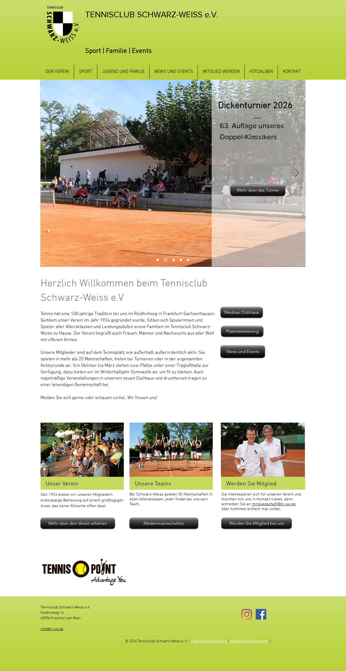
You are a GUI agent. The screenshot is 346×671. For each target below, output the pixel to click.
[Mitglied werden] (158, 260)
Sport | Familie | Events (118, 51)
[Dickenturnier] (165, 260)
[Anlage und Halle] (181, 260)
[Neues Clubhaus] (173, 260)
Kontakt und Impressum (249, 641)
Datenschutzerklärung (209, 641)
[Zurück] (49, 173)
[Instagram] (246, 614)
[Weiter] (297, 173)
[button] (57, 72)
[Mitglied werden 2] (188, 260)
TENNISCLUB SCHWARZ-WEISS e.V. (151, 14)
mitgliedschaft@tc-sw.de (274, 504)
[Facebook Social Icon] (261, 614)
